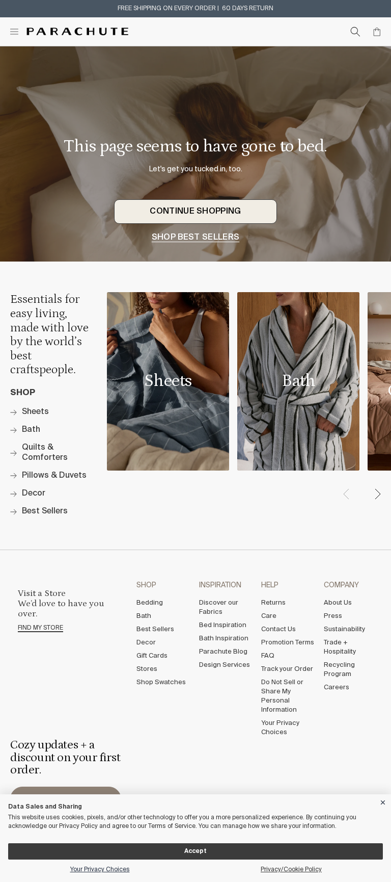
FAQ (267, 656)
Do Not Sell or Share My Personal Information (282, 696)
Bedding (149, 603)
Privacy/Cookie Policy (291, 870)
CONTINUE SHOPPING (195, 211)
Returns (273, 603)
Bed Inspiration (222, 625)
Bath (143, 616)
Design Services (224, 665)
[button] (377, 494)
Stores (146, 669)
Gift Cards (151, 656)
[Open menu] (14, 31)
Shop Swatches (161, 682)
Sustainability (344, 629)
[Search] (355, 31)
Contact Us (278, 629)
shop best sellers (195, 238)
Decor (146, 642)
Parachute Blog (223, 651)
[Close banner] (383, 800)
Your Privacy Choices (280, 728)
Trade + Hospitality (340, 647)
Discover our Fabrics (218, 607)
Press (333, 616)
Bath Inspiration (223, 638)
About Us (338, 603)
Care (268, 616)
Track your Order (287, 669)
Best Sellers (155, 629)
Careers (336, 687)
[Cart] (377, 31)
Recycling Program (339, 670)
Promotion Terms (287, 642)
